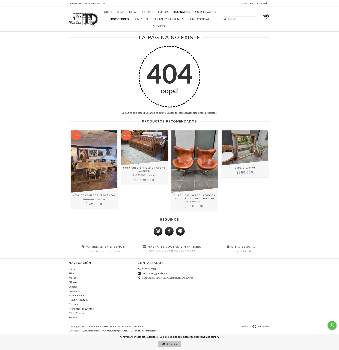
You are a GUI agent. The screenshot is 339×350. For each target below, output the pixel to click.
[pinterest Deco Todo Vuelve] (180, 231)
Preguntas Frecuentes (168, 18)
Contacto (140, 18)
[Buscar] (223, 18)
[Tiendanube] (254, 327)
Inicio (107, 11)
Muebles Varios (205, 11)
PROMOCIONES (119, 18)
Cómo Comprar (199, 18)
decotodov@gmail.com (95, 3)
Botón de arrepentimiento (144, 330)
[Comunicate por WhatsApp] (332, 325)
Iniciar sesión (263, 3)
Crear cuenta (248, 3)
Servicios (159, 26)
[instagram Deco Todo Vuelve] (158, 231)
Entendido (170, 343)
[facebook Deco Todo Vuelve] (169, 231)
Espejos (163, 11)
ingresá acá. (122, 330)
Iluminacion (181, 11)
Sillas (120, 11)
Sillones (147, 11)
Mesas (133, 11)
